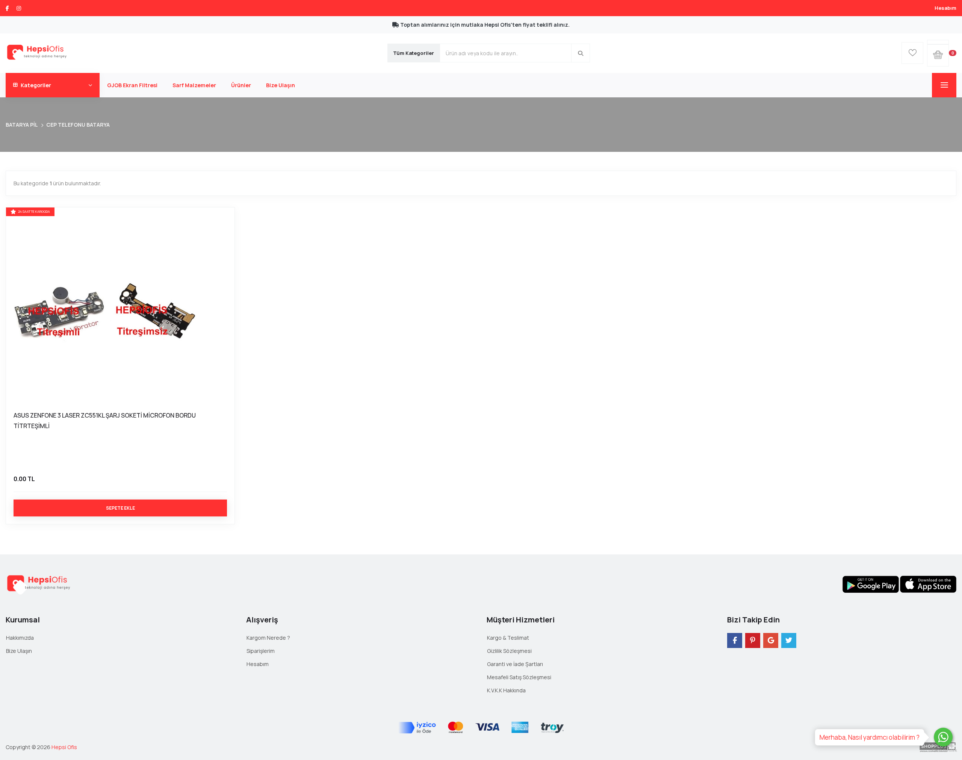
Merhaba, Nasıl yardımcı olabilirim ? (870, 737)
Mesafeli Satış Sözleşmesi (519, 677)
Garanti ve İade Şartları (515, 664)
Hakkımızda (20, 637)
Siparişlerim (261, 650)
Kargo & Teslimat (508, 637)
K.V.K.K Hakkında (506, 690)
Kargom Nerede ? (268, 637)
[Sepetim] (938, 42)
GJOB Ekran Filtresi (132, 85)
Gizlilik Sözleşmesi (509, 650)
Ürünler (241, 85)
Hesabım (945, 8)
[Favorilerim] (912, 53)
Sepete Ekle (120, 508)
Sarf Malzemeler (194, 85)
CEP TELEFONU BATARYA (78, 124)
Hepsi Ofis (64, 747)
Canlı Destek (943, 750)
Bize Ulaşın (280, 85)
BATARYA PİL (22, 124)
